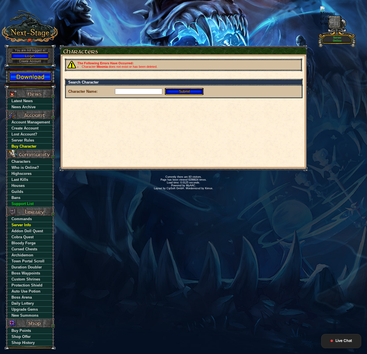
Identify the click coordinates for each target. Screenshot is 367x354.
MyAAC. (191, 185)
